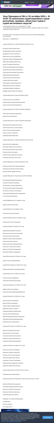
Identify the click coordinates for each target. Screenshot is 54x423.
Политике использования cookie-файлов (11, 421)
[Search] (49, 2)
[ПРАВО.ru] (6, 2)
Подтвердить (47, 417)
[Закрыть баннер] (28, 410)
